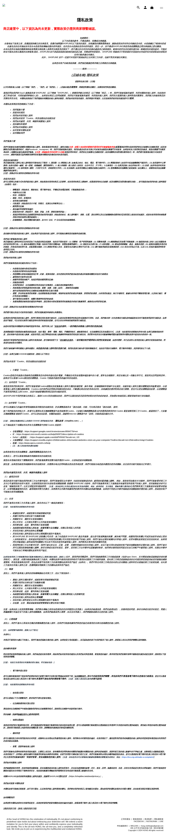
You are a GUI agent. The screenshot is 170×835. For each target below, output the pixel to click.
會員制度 (148, 819)
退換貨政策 (137, 819)
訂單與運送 (125, 819)
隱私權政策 (158, 819)
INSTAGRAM (151, 821)
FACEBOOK (139, 821)
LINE (161, 821)
